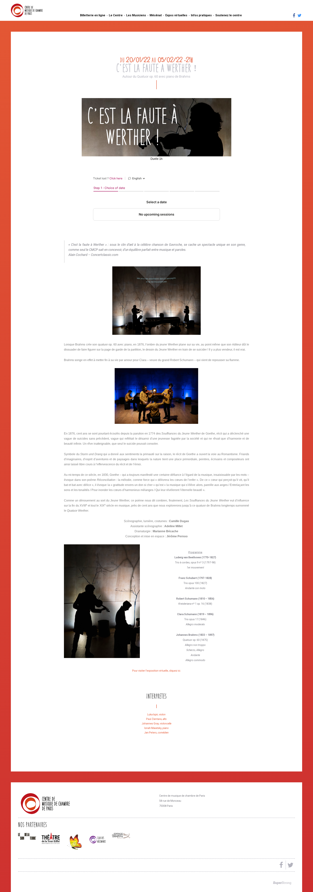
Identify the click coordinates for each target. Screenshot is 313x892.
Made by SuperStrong (282, 883)
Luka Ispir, (156, 714)
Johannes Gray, (156, 723)
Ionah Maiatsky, (156, 728)
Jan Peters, (156, 732)
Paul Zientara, (156, 719)
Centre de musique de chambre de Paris (35, 10)
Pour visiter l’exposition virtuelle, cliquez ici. (156, 670)
